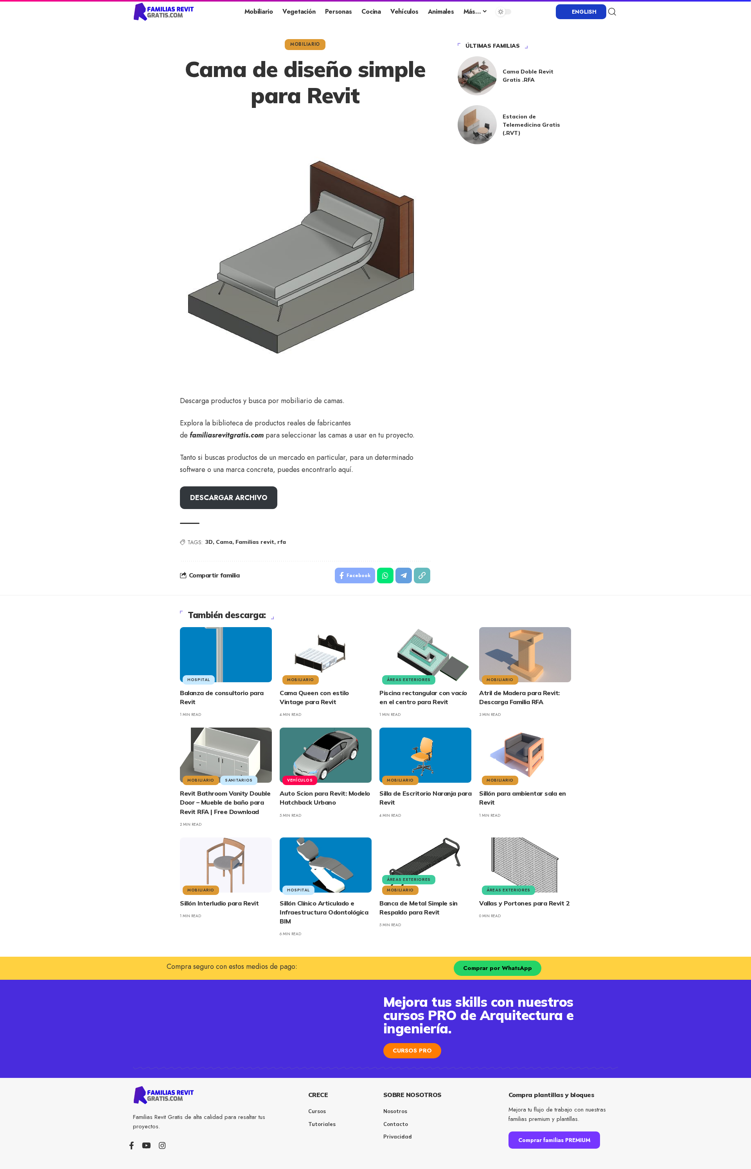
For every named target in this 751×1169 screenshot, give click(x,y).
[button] (612, 12)
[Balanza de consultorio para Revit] (226, 654)
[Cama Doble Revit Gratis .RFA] (477, 75)
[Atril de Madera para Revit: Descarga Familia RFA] (525, 654)
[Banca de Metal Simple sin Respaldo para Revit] (425, 865)
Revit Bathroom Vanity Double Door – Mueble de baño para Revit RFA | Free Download (225, 802)
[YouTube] (146, 1145)
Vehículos (300, 780)
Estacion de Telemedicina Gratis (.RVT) (531, 124)
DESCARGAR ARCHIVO (228, 498)
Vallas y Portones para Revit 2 (524, 903)
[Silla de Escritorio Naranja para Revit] (425, 755)
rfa (281, 541)
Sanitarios (239, 780)
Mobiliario (305, 44)
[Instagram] (162, 1145)
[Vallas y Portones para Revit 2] (525, 865)
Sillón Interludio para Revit (219, 903)
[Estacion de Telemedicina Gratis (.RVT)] (477, 124)
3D (209, 541)
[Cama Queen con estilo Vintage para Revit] (326, 654)
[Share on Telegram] (403, 575)
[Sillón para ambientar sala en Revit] (525, 755)
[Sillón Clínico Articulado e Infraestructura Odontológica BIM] (326, 865)
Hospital (198, 680)
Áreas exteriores (409, 680)
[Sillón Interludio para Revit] (226, 865)
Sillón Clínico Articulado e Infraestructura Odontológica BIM (324, 912)
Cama (224, 541)
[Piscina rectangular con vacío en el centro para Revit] (425, 654)
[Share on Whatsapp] (385, 575)
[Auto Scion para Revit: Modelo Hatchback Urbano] (326, 755)
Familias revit (254, 541)
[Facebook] (131, 1145)
